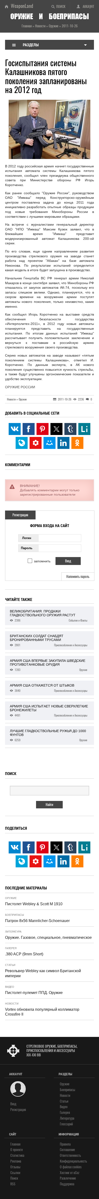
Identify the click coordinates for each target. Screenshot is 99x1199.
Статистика (17, 1155)
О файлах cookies (70, 1167)
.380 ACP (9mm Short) (24, 954)
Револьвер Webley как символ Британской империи (43, 973)
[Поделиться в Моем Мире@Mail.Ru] (49, 443)
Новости (12, 1003)
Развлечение (68, 1178)
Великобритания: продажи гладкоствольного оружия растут (48, 615)
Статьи (10, 965)
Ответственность (70, 1155)
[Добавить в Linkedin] (63, 443)
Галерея (11, 948)
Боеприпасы (14, 914)
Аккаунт (88, 6)
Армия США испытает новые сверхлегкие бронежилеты (49, 710)
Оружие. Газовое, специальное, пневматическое (48, 937)
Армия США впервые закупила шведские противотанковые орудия (48, 665)
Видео (9, 986)
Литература (13, 931)
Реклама (15, 1161)
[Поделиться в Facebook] (29, 429)
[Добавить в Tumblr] (70, 429)
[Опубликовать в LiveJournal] (22, 443)
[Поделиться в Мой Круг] (36, 443)
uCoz (76, 1172)
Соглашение (67, 1149)
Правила (65, 1144)
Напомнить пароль (77, 576)
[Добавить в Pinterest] (43, 429)
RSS (12, 1184)
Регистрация (20, 515)
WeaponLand (22, 6)
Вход (13, 1104)
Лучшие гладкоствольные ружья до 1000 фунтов (48, 735)
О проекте (16, 1149)
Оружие (11, 898)
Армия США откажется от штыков (48, 688)
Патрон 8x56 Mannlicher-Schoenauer (37, 921)
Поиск (60, 6)
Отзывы (15, 1167)
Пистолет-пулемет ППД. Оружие (34, 993)
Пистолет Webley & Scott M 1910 (33, 904)
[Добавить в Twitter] (56, 429)
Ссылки (15, 1172)
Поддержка (67, 1184)
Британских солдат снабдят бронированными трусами (48, 640)
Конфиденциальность (73, 1161)
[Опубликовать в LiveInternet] (84, 429)
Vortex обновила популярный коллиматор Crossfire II (42, 1012)
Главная (15, 1144)
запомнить (42, 561)
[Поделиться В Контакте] (15, 429)
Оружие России (20, 387)
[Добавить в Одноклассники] (77, 443)
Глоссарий (66, 1124)
